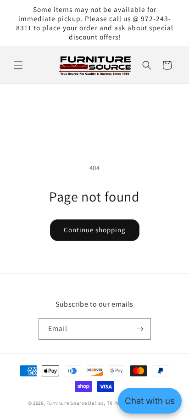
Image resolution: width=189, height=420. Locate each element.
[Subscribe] (140, 329)
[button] (18, 65)
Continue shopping (95, 229)
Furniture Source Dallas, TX (79, 403)
